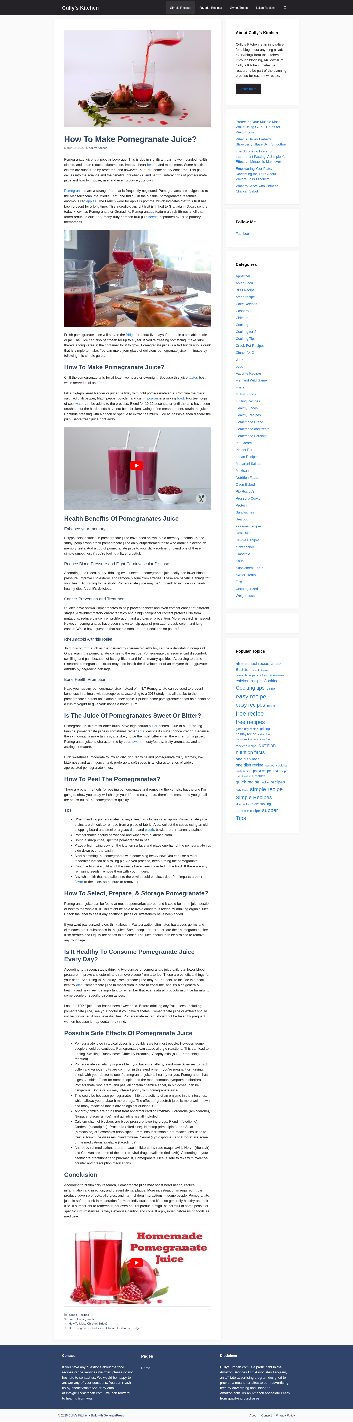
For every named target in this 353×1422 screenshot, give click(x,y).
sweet (136, 742)
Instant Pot (244, 450)
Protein (241, 505)
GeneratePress (114, 1415)
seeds (153, 217)
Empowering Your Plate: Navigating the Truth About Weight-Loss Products (256, 174)
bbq (247, 669)
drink (239, 359)
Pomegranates (75, 191)
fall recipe (272, 706)
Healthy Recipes (248, 415)
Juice (72, 1319)
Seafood (242, 519)
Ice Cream (244, 443)
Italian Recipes (266, 7)
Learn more (248, 89)
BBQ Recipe (245, 290)
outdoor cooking (276, 765)
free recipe (250, 713)
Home (145, 1368)
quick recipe (247, 782)
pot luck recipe (243, 776)
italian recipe (244, 739)
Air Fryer (276, 664)
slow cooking (261, 804)
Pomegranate (86, 1319)
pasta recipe (262, 771)
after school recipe (252, 663)
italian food (264, 734)
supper (270, 810)
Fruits (240, 387)
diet (79, 985)
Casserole (243, 311)
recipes (278, 782)
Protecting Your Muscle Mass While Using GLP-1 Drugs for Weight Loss (258, 127)
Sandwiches (245, 512)
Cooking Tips (246, 339)
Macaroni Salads (248, 464)
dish (133, 830)
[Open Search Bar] (285, 7)
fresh (102, 383)
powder (152, 398)
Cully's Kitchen (80, 8)
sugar (153, 726)
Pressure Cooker (249, 498)
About (253, 1415)
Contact (266, 1415)
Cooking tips (250, 688)
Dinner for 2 (245, 353)
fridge (130, 335)
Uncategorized (247, 589)
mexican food (262, 739)
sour (141, 731)
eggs (239, 366)
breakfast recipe (260, 670)
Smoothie (243, 554)
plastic (150, 830)
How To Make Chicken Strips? (88, 1323)
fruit (111, 191)
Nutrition (267, 745)
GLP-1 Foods (246, 394)
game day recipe (247, 729)
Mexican (242, 471)
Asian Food (244, 283)
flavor (79, 882)
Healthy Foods (247, 408)
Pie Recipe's (245, 491)
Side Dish (243, 533)
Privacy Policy (285, 1415)
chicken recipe (249, 681)
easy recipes (250, 705)
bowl (180, 398)
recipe (265, 782)
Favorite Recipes (210, 7)
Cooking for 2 (246, 332)
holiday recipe (246, 734)
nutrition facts (250, 752)
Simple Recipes (180, 7)
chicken (262, 675)
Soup (240, 561)
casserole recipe (245, 675)
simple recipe (266, 789)
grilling (265, 729)
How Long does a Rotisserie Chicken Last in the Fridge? (105, 1328)
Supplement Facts (249, 568)
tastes (193, 377)
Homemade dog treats (252, 429)
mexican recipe (246, 746)
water (79, 404)
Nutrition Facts (247, 478)
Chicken (242, 318)
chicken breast (276, 675)
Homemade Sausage (251, 436)
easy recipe (251, 696)
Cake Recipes (246, 304)
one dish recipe (249, 765)
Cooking (242, 325)
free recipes (250, 722)
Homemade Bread (249, 422)
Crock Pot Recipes (250, 346)
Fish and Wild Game (251, 380)
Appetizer (243, 276)
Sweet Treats (239, 7)
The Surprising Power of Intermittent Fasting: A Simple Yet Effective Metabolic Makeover (261, 156)
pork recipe (280, 771)
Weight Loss (245, 596)
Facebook (243, 234)
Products (258, 776)
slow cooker (245, 547)
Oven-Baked (245, 485)
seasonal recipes (249, 526)
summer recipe (248, 811)
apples (91, 201)
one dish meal (248, 759)
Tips (239, 582)
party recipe (243, 771)
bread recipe (245, 297)
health (151, 165)
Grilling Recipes (248, 401)
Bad (239, 669)
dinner (271, 688)
